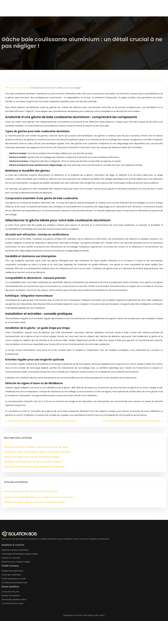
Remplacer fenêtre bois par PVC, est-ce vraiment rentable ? (33, 461)
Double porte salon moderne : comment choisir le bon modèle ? (35, 502)
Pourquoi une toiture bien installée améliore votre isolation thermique (37, 452)
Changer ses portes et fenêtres (19, 88)
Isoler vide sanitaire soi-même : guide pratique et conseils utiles (34, 466)
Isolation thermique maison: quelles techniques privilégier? (32, 456)
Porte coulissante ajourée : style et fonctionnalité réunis (30, 491)
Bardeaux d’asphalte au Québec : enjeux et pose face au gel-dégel (36, 447)
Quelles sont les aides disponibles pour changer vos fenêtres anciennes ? (39, 497)
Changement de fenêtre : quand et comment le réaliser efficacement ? (42, 421)
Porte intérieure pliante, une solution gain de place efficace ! (132, 421)
